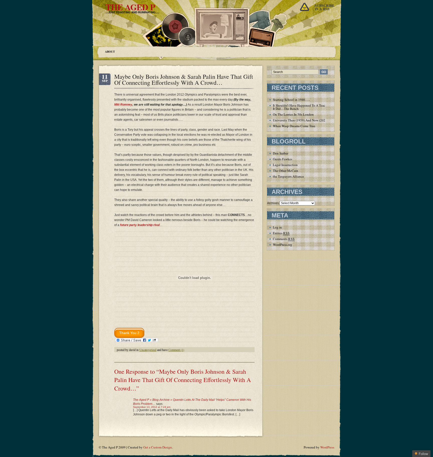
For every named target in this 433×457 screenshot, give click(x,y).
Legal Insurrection (285, 165)
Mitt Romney (123, 104)
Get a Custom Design (157, 447)
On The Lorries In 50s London (293, 114)
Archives (273, 203)
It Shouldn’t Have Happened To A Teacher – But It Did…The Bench (305, 107)
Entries (281, 233)
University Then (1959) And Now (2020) (300, 120)
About (110, 52)
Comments (284, 239)
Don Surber (280, 153)
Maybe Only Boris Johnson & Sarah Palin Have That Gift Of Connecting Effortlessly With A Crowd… (183, 79)
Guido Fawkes (282, 159)
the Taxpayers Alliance (288, 176)
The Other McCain (285, 170)
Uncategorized (147, 350)
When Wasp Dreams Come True (294, 126)
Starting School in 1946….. (291, 99)
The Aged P (130, 7)
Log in (277, 227)
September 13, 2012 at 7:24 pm (151, 407)
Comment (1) (176, 350)
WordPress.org (282, 244)
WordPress (327, 447)
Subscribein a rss (324, 7)
